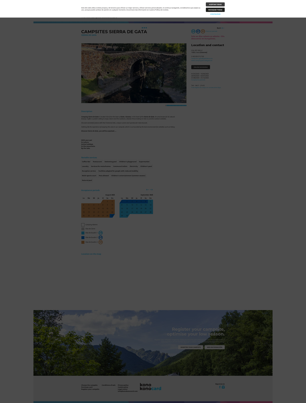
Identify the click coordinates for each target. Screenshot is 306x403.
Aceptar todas (215, 4)
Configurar (215, 14)
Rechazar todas (215, 10)
